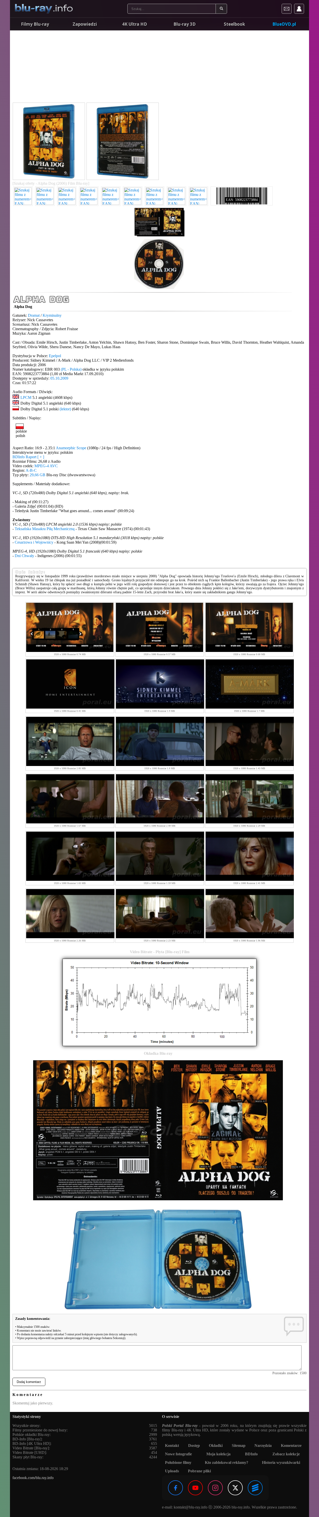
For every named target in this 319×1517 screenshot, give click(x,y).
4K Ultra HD (134, 24)
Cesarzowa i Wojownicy (34, 542)
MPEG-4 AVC (46, 466)
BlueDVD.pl (284, 24)
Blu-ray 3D (184, 24)
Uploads (172, 1471)
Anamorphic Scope (71, 448)
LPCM (25, 397)
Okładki (216, 1445)
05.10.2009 (59, 378)
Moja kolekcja (218, 1454)
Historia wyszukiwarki (281, 1462)
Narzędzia (263, 1445)
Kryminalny (52, 315)
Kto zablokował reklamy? (226, 1462)
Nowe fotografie (178, 1454)
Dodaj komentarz (29, 1382)
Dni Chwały (24, 556)
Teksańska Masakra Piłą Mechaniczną (45, 529)
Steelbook (234, 24)
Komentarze (291, 1445)
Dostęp (194, 1445)
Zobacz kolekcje (286, 1454)
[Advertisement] (159, 67)
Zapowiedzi (85, 24)
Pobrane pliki (199, 1471)
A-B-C (31, 470)
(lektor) (65, 409)
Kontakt (172, 1445)
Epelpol (55, 356)
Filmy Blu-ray (35, 24)
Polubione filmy (178, 1462)
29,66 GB (37, 475)
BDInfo (251, 1454)
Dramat (34, 315)
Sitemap (238, 1445)
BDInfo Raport (28, 457)
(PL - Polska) (71, 369)
